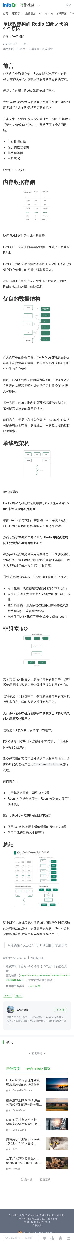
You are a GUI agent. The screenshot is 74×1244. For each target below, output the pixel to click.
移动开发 (61, 13)
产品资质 (37, 1225)
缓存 (18, 995)
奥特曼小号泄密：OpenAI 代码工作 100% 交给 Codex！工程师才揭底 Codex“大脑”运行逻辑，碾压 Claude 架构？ (23, 1142)
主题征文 (30, 13)
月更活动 (17, 13)
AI (40, 13)
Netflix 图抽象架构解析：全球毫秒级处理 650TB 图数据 (23, 1122)
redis (7, 995)
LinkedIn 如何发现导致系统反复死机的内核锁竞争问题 (24, 1083)
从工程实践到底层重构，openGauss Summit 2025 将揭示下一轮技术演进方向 (24, 1161)
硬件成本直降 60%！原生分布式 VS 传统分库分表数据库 (24, 1103)
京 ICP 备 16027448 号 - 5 (37, 1222)
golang (49, 13)
